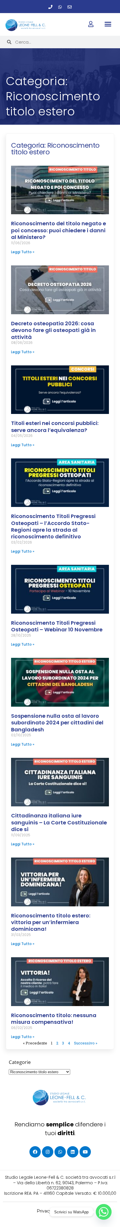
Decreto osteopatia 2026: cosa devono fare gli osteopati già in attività (53, 330)
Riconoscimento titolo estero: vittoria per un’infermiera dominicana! (50, 922)
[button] (108, 24)
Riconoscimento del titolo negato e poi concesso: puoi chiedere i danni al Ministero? (58, 230)
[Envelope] (70, 7)
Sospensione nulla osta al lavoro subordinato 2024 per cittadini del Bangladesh (57, 722)
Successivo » (85, 1043)
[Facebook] (35, 1152)
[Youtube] (85, 1152)
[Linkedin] (72, 1152)
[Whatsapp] (60, 7)
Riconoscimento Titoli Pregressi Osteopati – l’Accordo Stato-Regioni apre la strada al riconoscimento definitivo (53, 526)
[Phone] (50, 7)
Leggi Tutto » (22, 251)
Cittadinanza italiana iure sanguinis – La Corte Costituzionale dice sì (59, 822)
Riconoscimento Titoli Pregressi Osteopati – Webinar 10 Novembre (57, 626)
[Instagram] (47, 1152)
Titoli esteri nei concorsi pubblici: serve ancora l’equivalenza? (54, 426)
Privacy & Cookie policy (60, 1211)
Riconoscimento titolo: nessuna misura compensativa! (53, 1019)
